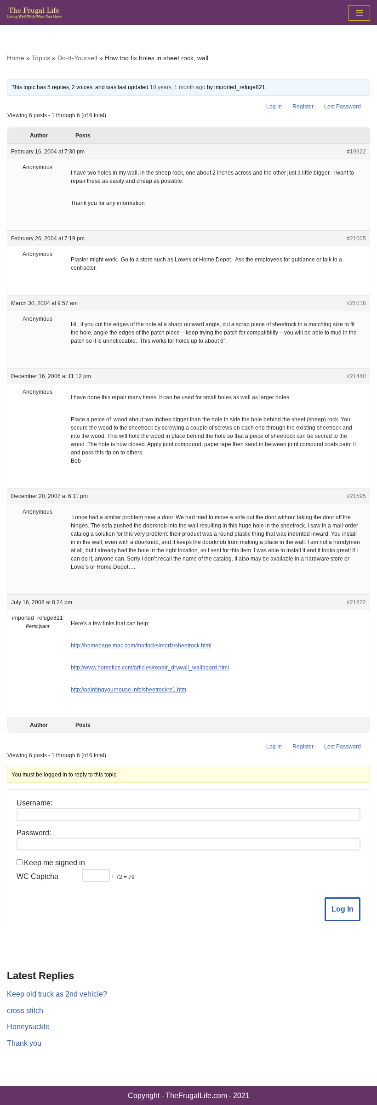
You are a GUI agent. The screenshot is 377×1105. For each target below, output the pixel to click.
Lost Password (342, 106)
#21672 (356, 602)
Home (15, 58)
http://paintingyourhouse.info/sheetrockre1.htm (128, 689)
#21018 (356, 303)
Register (303, 106)
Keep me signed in (54, 863)
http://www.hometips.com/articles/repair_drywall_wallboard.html (150, 667)
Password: (34, 833)
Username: (34, 803)
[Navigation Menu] (359, 13)
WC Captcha (37, 876)
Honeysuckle (28, 1027)
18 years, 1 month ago (178, 87)
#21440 (356, 376)
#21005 (356, 238)
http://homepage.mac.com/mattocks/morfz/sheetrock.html (141, 645)
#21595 (356, 496)
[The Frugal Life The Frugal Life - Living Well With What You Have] (34, 12)
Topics (41, 58)
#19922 (356, 151)
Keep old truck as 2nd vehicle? (57, 994)
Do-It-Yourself (77, 58)
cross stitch (25, 1010)
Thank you (24, 1043)
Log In (274, 106)
